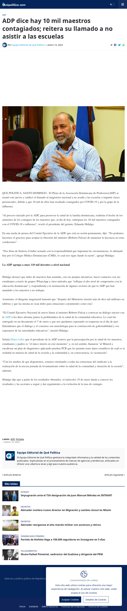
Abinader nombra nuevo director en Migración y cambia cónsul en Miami (66, 510)
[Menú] (122, 4)
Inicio (22, 606)
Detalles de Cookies (95, 599)
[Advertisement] (63, 76)
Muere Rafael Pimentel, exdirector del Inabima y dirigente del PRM (62, 554)
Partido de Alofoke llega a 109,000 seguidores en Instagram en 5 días (63, 539)
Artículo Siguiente (114, 474)
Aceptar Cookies (70, 599)
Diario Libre (17, 339)
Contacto (33, 606)
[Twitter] (119, 45)
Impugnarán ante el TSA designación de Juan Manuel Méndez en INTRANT (66, 495)
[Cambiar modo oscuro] (112, 4)
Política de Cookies (98, 606)
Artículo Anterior (12, 474)
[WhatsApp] (124, 45)
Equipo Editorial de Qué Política (38, 452)
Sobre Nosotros (50, 606)
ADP (8, 317)
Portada (20, 439)
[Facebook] (115, 45)
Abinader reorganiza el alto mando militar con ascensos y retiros (61, 525)
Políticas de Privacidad (73, 606)
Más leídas (11, 484)
